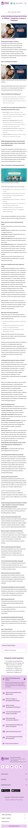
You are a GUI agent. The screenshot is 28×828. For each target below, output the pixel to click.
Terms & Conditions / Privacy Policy (14, 800)
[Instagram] (11, 767)
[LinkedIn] (16, 767)
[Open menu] (25, 3)
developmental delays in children (9, 49)
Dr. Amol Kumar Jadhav (8, 38)
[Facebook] (2, 767)
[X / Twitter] (7, 767)
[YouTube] (20, 767)
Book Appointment (14, 826)
